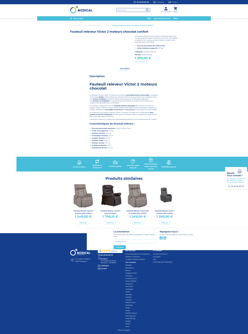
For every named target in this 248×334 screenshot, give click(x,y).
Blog (176, 18)
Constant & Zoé (131, 278)
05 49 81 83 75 (143, 2)
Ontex (127, 310)
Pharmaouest (130, 316)
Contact (175, 2)
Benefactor (129, 268)
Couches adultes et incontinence (137, 254)
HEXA (127, 292)
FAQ (149, 18)
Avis (115, 251)
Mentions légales (124, 330)
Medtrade (129, 305)
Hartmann (129, 286)
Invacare (128, 300)
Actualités (156, 257)
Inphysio (128, 297)
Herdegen (129, 289)
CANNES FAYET (131, 273)
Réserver (83, 223)
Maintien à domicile (132, 257)
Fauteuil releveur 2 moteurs (101, 25)
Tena (127, 326)
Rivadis (127, 321)
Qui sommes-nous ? (162, 18)
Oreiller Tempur (131, 313)
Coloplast (128, 276)
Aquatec (128, 265)
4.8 (112, 251)
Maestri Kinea (147, 55)
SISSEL (127, 324)
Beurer (128, 270)
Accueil (73, 25)
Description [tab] (124, 68)
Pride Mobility (130, 318)
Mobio (127, 308)
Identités (128, 294)
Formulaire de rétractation (163, 262)
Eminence (129, 284)
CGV (154, 259)
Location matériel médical (135, 259)
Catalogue (160, 2)
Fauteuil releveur (83, 25)
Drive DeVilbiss (130, 281)
